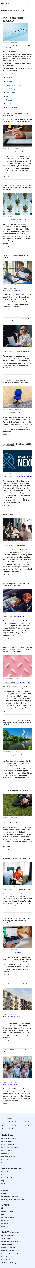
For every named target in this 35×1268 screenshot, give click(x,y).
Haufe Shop (10, 65)
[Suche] (28, 3)
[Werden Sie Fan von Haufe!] (2, 1208)
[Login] (32, 3)
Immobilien (10, 92)
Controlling (10, 89)
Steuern (9, 77)
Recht (8, 96)
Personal (9, 74)
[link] (4, 10)
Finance (9, 81)
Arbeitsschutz (11, 100)
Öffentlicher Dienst (13, 85)
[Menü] (13, 3)
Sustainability (11, 107)
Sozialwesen (11, 104)
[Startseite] (5, 3)
